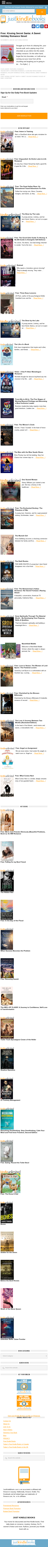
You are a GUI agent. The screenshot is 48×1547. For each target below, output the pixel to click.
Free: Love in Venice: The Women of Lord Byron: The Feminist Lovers (30, 667)
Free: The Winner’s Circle (24, 425)
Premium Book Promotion (12, 1508)
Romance (20, 69)
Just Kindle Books (21, 40)
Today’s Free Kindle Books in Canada (16, 1444)
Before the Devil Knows (10, 1281)
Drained (20, 265)
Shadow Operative (8, 1070)
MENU (9, 3)
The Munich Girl (21, 536)
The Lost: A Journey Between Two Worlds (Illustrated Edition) (28, 721)
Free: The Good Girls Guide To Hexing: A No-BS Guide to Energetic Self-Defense (30, 239)
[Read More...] (33, 137)
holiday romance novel (16, 72)
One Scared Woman (29, 480)
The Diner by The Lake (31, 214)
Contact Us (7, 1421)
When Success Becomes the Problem (15, 951)
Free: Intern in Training (24, 131)
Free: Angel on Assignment (26, 748)
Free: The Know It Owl (9, 1194)
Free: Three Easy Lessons (25, 293)
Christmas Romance (17, 71)
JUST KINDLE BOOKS (24, 19)
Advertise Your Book (10, 1433)
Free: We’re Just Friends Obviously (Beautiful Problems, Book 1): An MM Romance (23, 833)
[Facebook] (33, 26)
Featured (13, 69)
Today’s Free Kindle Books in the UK (15, 1447)
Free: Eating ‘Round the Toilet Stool (15, 1163)
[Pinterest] (46, 26)
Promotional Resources (11, 1505)
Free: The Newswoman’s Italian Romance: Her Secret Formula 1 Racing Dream (30, 591)
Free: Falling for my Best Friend (13, 862)
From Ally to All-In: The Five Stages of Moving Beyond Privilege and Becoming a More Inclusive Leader (31, 401)
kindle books (30, 72)
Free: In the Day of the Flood (12, 921)
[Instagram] (42, 26)
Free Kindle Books (9, 1441)
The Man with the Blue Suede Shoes (28, 452)
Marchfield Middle (29, 644)
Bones (3, 1224)
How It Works (7, 1430)
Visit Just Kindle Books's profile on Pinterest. (24, 1416)
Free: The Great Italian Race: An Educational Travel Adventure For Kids (30, 187)
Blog (4, 1435)
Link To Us (6, 1427)
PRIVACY (6, 1438)
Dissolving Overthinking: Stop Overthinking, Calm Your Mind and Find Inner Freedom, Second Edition (23, 1131)
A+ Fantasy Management (10, 1100)
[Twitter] (38, 26)
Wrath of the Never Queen (11, 1309)
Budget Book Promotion (11, 1511)
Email (5, 97)
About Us (6, 1424)
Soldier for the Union (9, 1252)
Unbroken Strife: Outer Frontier (13, 1339)
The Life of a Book (21, 344)
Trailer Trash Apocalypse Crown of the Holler (18, 1040)
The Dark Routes (21, 561)
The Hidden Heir (7, 892)
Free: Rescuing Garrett (10, 979)
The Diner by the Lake (30, 320)
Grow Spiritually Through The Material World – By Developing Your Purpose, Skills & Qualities (30, 618)
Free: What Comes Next (24, 776)
